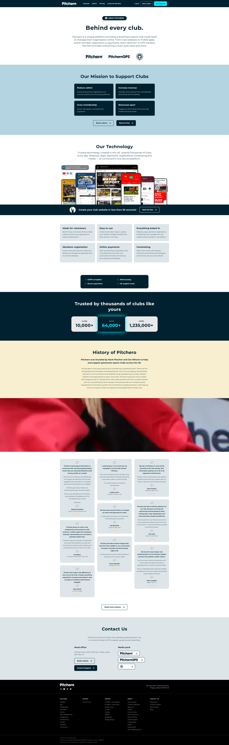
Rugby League (109, 719)
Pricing (102, 3)
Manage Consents (92, 742)
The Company (132, 702)
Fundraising (64, 717)
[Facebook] (67, 689)
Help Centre (154, 702)
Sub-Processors (133, 719)
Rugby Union (109, 707)
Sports (94, 3)
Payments (63, 709)
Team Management (66, 714)
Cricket (107, 709)
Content (62, 722)
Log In (137, 3)
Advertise (131, 707)
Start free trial (160, 3)
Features (86, 3)
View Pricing (86, 702)
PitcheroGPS (132, 727)
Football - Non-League (112, 702)
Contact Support (155, 704)
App (61, 704)
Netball (107, 714)
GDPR (129, 724)
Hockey (107, 712)
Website (62, 702)
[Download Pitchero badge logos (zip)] (126, 666)
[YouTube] (64, 689)
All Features (64, 727)
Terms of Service (133, 714)
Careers (130, 709)
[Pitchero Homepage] (69, 3)
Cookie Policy (132, 722)
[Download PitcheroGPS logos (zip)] (131, 659)
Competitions (64, 719)
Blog (151, 709)
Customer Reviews (114, 3)
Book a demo (146, 3)
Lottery (62, 712)
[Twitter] (71, 689)
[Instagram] (61, 689)
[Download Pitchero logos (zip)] (129, 653)
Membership (64, 707)
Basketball (108, 717)
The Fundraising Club (134, 729)
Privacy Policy (132, 712)
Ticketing (63, 724)
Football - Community (112, 704)
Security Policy (132, 717)
